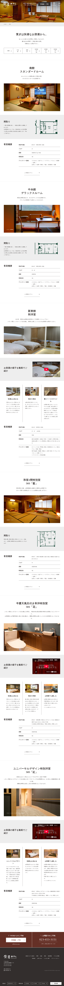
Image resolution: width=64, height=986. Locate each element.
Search (56, 983)
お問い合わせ (39, 958)
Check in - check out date (4, 983)
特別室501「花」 (46, 51)
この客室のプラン (28, 172)
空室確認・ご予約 (44, 4)
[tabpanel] (32, 97)
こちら (18, 944)
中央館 (18, 50)
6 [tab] (26, 647)
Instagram (7, 970)
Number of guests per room (21, 983)
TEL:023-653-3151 (29, 4)
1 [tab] (8, 647)
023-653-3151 (48, 939)
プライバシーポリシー (55, 958)
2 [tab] (12, 229)
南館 (8, 50)
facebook (7, 968)
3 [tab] (15, 647)
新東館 (27, 50)
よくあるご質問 (46, 958)
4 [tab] (19, 647)
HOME (5, 24)
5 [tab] (22, 647)
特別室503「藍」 (36, 51)
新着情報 (33, 958)
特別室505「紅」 (55, 51)
